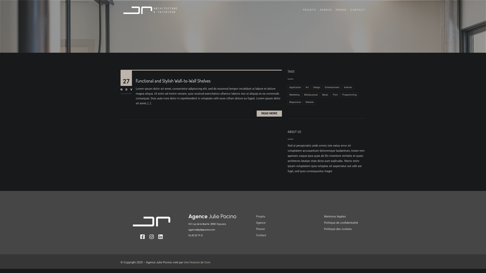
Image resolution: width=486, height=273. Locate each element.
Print (335, 94)
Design (316, 87)
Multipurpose (311, 94)
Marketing (294, 94)
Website (309, 102)
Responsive (295, 102)
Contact (357, 10)
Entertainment (332, 87)
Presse (341, 10)
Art (307, 87)
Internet (348, 87)
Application (295, 87)
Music (325, 94)
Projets (309, 10)
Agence (326, 10)
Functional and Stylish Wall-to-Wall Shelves (173, 81)
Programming (349, 94)
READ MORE (269, 113)
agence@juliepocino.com (201, 229)
